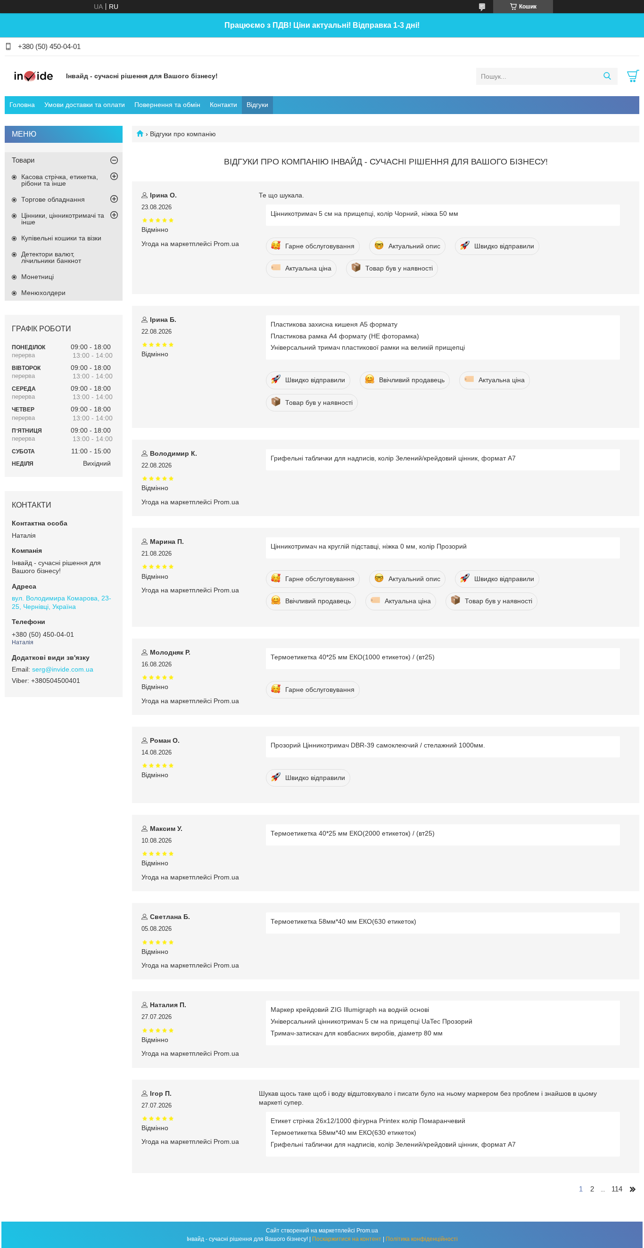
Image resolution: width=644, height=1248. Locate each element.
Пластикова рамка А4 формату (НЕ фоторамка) (345, 336)
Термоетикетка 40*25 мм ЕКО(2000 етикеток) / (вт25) (353, 833)
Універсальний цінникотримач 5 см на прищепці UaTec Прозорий (371, 1021)
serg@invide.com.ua (62, 669)
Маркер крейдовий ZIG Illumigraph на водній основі (350, 1009)
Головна (22, 104)
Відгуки (257, 104)
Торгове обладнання (53, 199)
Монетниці (37, 276)
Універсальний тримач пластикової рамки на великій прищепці (368, 347)
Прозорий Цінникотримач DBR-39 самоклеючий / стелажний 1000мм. (378, 745)
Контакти (223, 104)
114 (616, 1189)
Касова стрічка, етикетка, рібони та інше (59, 180)
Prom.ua (367, 1230)
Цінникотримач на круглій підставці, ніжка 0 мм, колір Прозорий (369, 546)
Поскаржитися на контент (346, 1239)
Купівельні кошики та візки (61, 238)
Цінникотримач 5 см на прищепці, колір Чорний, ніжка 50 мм (364, 213)
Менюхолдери (43, 292)
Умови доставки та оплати (84, 104)
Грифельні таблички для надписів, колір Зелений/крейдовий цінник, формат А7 (393, 458)
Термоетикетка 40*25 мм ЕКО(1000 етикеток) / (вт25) (353, 657)
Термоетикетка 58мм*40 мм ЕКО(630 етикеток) (343, 921)
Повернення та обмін (167, 104)
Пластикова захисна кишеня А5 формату (334, 324)
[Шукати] (607, 76)
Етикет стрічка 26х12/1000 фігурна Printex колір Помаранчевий (368, 1121)
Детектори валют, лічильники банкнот (51, 257)
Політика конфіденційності (422, 1239)
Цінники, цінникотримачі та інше (62, 219)
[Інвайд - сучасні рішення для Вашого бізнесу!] (33, 76)
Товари (23, 160)
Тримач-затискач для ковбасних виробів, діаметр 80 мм (357, 1033)
